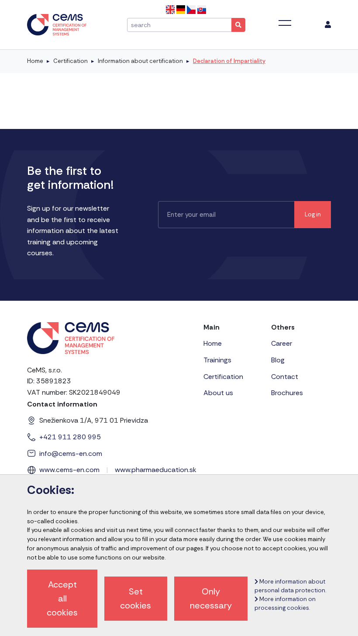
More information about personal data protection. (290, 586)
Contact (284, 376)
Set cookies (135, 598)
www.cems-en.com (69, 469)
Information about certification (140, 61)
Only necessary (211, 598)
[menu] (328, 25)
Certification (70, 61)
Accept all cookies (62, 598)
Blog (278, 360)
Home (35, 61)
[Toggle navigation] (285, 23)
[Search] (238, 25)
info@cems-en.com (70, 453)
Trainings (217, 360)
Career (281, 343)
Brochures (287, 392)
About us (218, 392)
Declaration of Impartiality (229, 61)
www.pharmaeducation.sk (155, 469)
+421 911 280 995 (70, 436)
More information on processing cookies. (285, 603)
